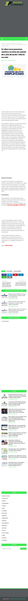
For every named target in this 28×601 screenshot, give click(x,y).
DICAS (3, 508)
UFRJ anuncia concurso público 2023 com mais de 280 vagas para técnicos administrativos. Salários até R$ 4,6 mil (17, 419)
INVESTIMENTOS (5, 523)
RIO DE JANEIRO (12, 43)
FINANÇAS (4, 520)
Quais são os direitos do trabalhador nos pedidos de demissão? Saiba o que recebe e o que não (16, 442)
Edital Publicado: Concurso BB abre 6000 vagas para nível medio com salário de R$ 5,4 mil (17, 427)
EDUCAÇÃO (4, 513)
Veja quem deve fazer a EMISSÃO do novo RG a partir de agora (17, 449)
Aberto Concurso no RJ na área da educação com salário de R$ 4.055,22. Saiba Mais (16, 303)
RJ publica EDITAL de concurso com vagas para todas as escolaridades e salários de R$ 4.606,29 (17, 396)
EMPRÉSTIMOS (5, 518)
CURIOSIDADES (5, 503)
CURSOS (4, 505)
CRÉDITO (4, 501)
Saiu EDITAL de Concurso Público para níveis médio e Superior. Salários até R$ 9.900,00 (16, 464)
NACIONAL (4, 528)
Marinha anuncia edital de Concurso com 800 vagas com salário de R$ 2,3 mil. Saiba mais (17, 295)
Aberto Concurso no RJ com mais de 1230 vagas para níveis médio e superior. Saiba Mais (17, 310)
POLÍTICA (4, 530)
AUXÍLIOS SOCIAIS (6, 496)
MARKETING (4, 525)
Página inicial (4, 43)
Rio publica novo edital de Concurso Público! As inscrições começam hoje (17, 456)
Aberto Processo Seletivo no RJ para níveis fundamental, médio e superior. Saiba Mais (17, 434)
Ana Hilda (4, 60)
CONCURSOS (9, 271)
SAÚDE (3, 535)
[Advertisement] (14, 21)
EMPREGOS (4, 515)
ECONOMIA (4, 510)
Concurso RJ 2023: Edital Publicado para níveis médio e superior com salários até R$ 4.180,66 (17, 403)
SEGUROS (4, 538)
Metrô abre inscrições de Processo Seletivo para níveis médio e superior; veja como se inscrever (16, 411)
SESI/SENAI (4, 540)
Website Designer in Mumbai (18, 599)
